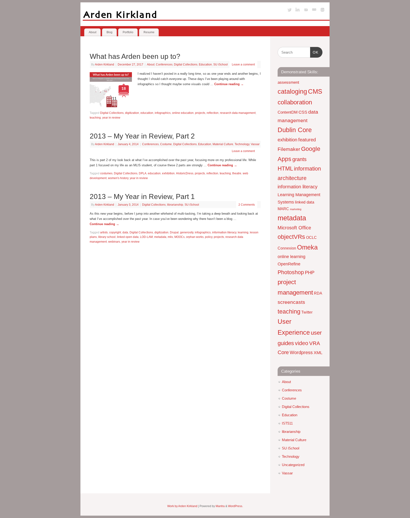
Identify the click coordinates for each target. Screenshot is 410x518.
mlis (170, 236)
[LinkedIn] (297, 10)
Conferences (164, 64)
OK (314, 52)
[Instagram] (322, 10)
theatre (236, 173)
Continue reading (229, 84)
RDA (318, 293)
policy (208, 236)
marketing (295, 209)
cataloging (292, 91)
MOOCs (179, 236)
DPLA (142, 173)
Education (205, 64)
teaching (95, 117)
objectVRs (291, 236)
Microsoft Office (294, 227)
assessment (288, 82)
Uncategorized (293, 465)
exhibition (168, 173)
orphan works (195, 236)
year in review (111, 117)
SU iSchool (220, 64)
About (92, 32)
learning (243, 232)
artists (104, 232)
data (125, 232)
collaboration (295, 102)
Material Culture (223, 144)
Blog (109, 32)
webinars (114, 241)
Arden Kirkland (104, 64)
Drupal (174, 232)
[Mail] (314, 10)
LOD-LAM (146, 236)
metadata (160, 236)
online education (183, 112)
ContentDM (288, 112)
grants (299, 159)
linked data (304, 202)
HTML (285, 168)
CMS (315, 91)
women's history (118, 178)
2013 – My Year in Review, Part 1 (142, 196)
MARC (283, 209)
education (146, 112)
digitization (132, 112)
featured (307, 139)
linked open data (128, 236)
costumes (106, 173)
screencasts (291, 302)
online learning (291, 256)
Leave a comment (243, 64)
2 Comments (246, 204)
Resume (149, 32)
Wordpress (301, 352)
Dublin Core (295, 130)
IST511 (287, 423)
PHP (309, 272)
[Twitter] (289, 10)
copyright (115, 232)
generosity (186, 232)
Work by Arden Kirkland (182, 506)
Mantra (220, 506)
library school (107, 236)
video (301, 343)
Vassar (255, 144)
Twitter (306, 312)
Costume (166, 144)
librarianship (175, 204)
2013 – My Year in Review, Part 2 (142, 136)
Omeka (307, 247)
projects (200, 112)
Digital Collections (185, 64)
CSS (302, 112)
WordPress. (235, 506)
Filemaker (289, 149)
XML (318, 352)
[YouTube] (305, 10)
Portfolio (128, 32)
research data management (238, 112)
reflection (213, 112)
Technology (242, 144)
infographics (163, 112)
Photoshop (291, 272)
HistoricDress (184, 173)
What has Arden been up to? (135, 56)
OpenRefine (289, 263)
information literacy (224, 232)
